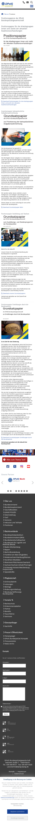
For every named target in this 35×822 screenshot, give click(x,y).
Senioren (8, 520)
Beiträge (8, 587)
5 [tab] (19, 491)
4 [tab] (16, 491)
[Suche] (31, 3)
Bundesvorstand (11, 505)
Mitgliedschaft (10, 578)
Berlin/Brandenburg (12, 552)
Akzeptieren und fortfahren (17, 812)
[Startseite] (2, 14)
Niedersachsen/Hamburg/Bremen (17, 557)
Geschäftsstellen (11, 510)
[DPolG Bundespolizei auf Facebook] (7, 466)
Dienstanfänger (11, 623)
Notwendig (18, 805)
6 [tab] (21, 491)
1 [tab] (8, 491)
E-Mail (5, 678)
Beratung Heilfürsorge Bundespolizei (12, 593)
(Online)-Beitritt (10, 582)
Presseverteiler (10, 641)
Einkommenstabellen (13, 606)
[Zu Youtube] (28, 466)
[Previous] (2, 482)
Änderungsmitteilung (13, 589)
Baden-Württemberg (12, 547)
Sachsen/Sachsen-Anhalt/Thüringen (18, 565)
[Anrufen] (23, 3)
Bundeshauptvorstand (13, 507)
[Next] (32, 482)
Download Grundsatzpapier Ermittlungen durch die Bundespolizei (16, 438)
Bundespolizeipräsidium (14, 535)
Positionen (9, 525)
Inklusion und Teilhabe (13, 523)
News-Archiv (9, 644)
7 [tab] (24, 491)
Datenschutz (7, 703)
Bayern (7, 550)
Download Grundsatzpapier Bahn (13, 207)
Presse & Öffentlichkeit (14, 632)
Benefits (8, 611)
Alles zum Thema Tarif (16, 460)
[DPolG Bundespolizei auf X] (14, 466)
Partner (7, 609)
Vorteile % (9, 600)
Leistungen (9, 584)
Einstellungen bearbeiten (17, 818)
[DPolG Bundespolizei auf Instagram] (21, 466)
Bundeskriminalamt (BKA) (14, 537)
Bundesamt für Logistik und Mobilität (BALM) (14, 543)
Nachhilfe (8, 626)
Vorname (6, 662)
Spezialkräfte (9, 572)
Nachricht (6, 686)
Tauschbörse (9, 614)
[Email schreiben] (27, 3)
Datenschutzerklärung (7, 797)
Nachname (6, 670)
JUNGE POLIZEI (10, 512)
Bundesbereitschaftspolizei (15, 540)
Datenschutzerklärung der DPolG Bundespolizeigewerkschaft (14, 706)
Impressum (22, 771)
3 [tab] (13, 491)
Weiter (6, 714)
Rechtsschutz (10, 604)
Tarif (6, 517)
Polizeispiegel (10, 636)
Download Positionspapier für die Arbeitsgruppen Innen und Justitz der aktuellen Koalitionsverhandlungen (17, 102)
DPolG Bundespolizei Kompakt (16, 639)
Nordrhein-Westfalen (13, 560)
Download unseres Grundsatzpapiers (14, 293)
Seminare (8, 616)
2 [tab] (11, 491)
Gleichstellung (10, 515)
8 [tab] (27, 491)
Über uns (7, 14)
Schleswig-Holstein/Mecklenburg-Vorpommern (16, 568)
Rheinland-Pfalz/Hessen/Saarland (17, 562)
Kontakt (12, 771)
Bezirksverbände (11, 531)
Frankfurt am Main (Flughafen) (16, 555)
